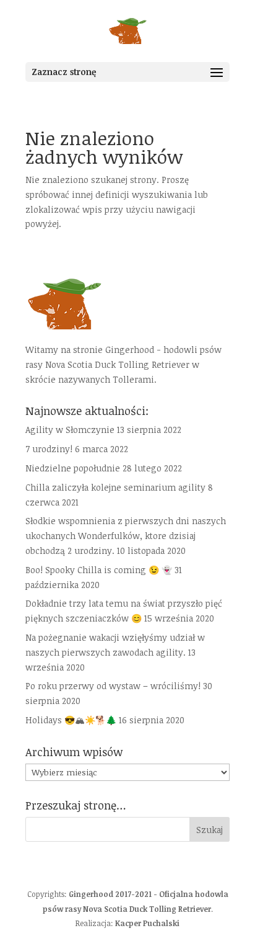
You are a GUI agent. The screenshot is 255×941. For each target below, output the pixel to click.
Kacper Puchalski (147, 923)
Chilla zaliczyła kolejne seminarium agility (115, 487)
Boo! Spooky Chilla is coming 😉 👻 (98, 570)
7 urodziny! (48, 449)
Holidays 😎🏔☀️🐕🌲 (70, 720)
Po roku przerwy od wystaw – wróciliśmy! (113, 686)
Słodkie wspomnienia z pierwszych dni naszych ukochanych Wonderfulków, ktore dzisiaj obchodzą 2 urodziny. (125, 535)
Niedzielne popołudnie (72, 468)
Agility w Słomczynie (70, 429)
